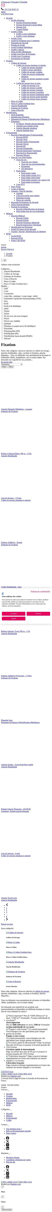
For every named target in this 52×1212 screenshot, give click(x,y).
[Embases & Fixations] (15, 972)
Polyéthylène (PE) (11, 333)
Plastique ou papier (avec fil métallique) (19, 326)
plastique (7, 324)
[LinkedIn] (7, 1149)
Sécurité (9, 1094)
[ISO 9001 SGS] (25, 1074)
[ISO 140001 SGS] (9, 1074)
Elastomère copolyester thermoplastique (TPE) (22, 299)
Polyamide (8, 328)
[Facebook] (7, 1139)
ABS (6, 289)
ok (4, 260)
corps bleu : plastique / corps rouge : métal (20, 296)
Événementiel (11, 1101)
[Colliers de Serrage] (14, 933)
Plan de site (10, 1162)
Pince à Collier (10, 281)
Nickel (6, 311)
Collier (8, 1120)
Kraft (6, 304)
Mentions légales (12, 1157)
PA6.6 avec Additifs (12, 321)
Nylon (6, 314)
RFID (8, 1105)
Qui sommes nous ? (14, 1129)
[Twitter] (7, 1142)
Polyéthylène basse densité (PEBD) (18, 336)
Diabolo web (15, 1076)
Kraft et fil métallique (12, 306)
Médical (9, 1103)
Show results (6, 1210)
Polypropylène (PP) (12, 331)
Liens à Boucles (10, 279)
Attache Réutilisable (12, 271)
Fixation (9, 1096)
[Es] (14, 2)
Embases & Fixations (12, 276)
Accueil (9, 253)
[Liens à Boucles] (13, 981)
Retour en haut (7, 924)
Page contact (11, 1133)
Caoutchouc (9, 294)
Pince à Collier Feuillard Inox (16, 284)
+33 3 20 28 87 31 (11, 9)
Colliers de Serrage (11, 274)
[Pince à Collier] (13, 942)
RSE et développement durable (18, 1131)
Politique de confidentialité (40, 591)
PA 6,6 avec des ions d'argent (15, 316)
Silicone (7, 338)
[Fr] (5, 2)
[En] (23, 2)
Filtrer (4, 367)
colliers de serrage (42, 991)
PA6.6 (6, 319)
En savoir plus (6, 362)
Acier (6, 291)
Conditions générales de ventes (18, 1160)
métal (6, 309)
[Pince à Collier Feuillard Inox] (19, 952)
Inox (6, 301)
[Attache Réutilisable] (15, 962)
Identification (11, 1098)
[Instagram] (7, 1145)
